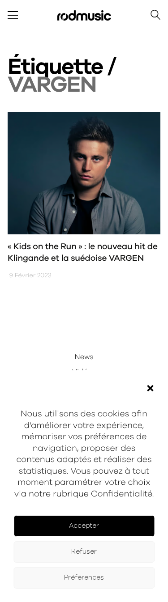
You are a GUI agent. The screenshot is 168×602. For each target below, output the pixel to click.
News (84, 357)
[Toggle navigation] (13, 15)
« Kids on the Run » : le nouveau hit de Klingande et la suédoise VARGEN (83, 252)
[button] (150, 388)
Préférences (84, 577)
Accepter (84, 525)
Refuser (84, 551)
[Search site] (155, 16)
